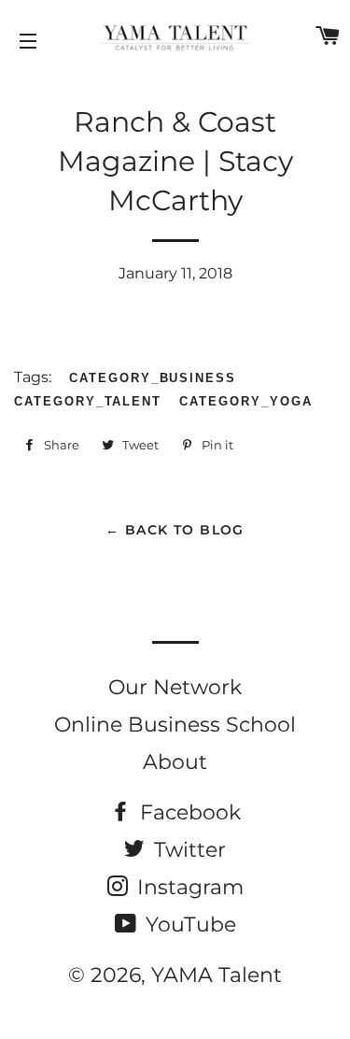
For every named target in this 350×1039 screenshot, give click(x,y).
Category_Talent (87, 401)
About (175, 762)
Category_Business (152, 378)
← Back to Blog (175, 529)
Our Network (175, 687)
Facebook (187, 812)
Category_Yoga (245, 401)
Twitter (187, 849)
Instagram (188, 887)
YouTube (188, 924)
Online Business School (175, 724)
